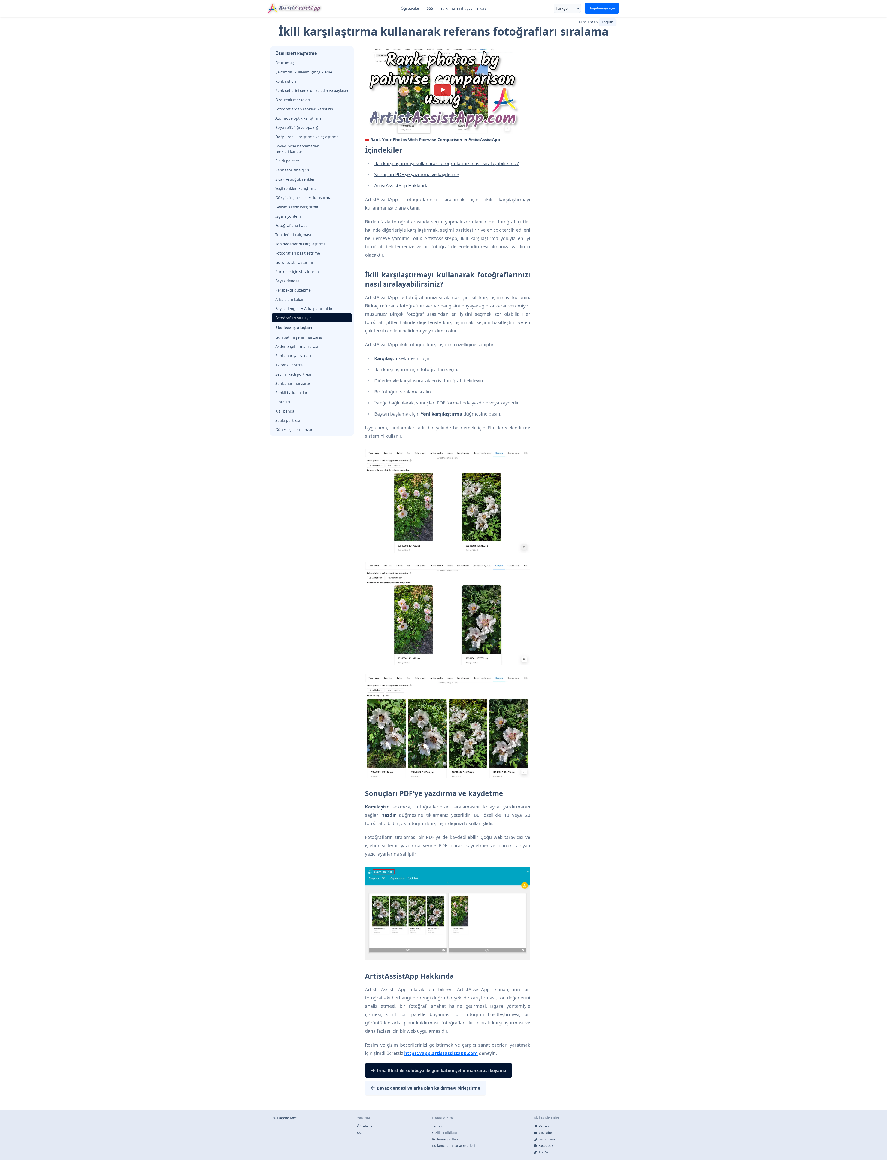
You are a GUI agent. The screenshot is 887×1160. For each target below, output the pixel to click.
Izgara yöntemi (288, 216)
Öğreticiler (410, 8)
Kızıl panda (284, 411)
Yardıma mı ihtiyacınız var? (463, 8)
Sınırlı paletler (287, 160)
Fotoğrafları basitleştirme (297, 253)
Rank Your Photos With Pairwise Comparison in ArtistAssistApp (435, 139)
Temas (437, 1126)
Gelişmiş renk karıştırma (296, 207)
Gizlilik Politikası (444, 1132)
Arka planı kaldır (289, 299)
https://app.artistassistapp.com (441, 1053)
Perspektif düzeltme (293, 290)
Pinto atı (282, 401)
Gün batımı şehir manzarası (299, 337)
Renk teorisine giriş (292, 170)
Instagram (547, 1139)
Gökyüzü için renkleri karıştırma (303, 197)
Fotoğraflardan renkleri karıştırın (304, 109)
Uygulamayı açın (602, 8)
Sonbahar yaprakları (293, 355)
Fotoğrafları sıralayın (293, 317)
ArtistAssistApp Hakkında (401, 185)
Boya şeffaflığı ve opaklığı (297, 127)
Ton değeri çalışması (293, 234)
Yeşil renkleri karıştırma (295, 188)
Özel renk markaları (292, 99)
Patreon (545, 1126)
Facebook (546, 1145)
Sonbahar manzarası (293, 383)
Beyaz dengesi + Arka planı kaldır (304, 308)
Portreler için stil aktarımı (297, 271)
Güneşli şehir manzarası (296, 429)
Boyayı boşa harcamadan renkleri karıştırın (297, 148)
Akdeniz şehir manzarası (296, 346)
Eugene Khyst (287, 1118)
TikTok (543, 1152)
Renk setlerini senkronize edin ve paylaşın (311, 90)
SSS (430, 8)
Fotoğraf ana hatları (292, 225)
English (607, 22)
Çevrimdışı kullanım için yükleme (303, 72)
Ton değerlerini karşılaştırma (300, 243)
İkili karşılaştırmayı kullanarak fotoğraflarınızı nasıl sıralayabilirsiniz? (446, 163)
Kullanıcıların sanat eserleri (453, 1145)
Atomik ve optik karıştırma (298, 118)
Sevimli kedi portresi (293, 374)
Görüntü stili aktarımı (294, 262)
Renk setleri (285, 81)
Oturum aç (284, 62)
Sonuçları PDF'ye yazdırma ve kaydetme (416, 174)
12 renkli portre (289, 364)
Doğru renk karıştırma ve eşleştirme (307, 136)
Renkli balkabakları (291, 392)
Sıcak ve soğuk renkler (295, 179)
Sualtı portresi (287, 420)
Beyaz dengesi (287, 280)
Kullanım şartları (445, 1139)
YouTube (545, 1132)
